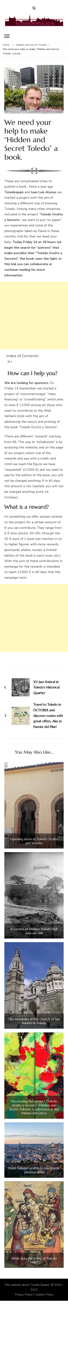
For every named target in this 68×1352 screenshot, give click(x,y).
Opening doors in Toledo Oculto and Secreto (34, 841)
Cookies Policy (44, 1295)
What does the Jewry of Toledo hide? (34, 1260)
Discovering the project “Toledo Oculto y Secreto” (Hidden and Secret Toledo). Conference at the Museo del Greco (34, 1107)
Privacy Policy (23, 1295)
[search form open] (34, 8)
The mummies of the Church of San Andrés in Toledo (34, 1021)
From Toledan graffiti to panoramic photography (34, 1170)
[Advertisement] (34, 316)
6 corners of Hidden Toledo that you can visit (34, 931)
